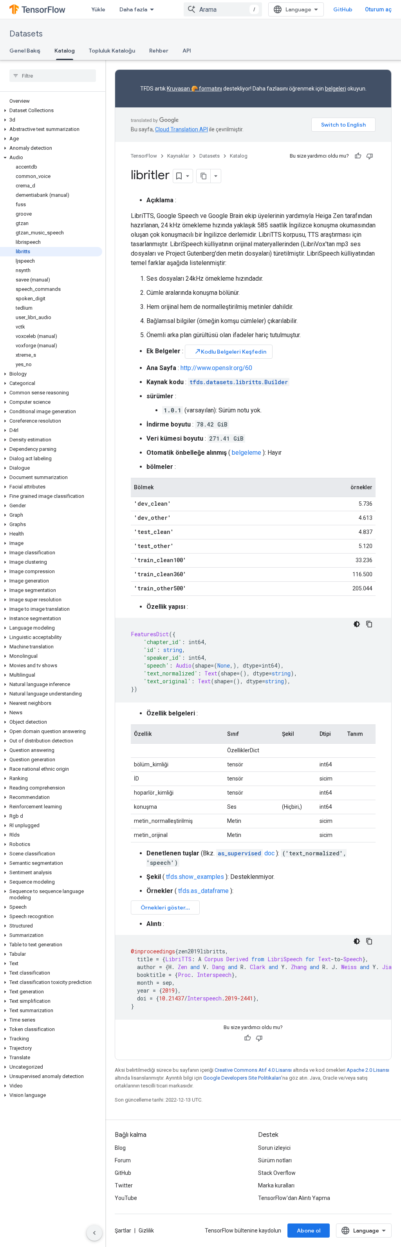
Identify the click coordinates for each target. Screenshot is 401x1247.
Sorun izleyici (274, 1148)
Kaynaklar (178, 156)
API (186, 50)
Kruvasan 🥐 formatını (194, 88)
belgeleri (335, 88)
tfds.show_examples (195, 876)
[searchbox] (52, 75)
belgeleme (246, 452)
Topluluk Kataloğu (112, 50)
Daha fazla (133, 9)
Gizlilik (146, 1230)
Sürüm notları (275, 1160)
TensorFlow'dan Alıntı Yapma (294, 1198)
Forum (123, 1160)
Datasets (26, 34)
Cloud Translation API (181, 129)
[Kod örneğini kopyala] (369, 624)
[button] (51, 110)
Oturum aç (378, 9)
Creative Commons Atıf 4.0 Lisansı (253, 1070)
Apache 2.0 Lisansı (368, 1070)
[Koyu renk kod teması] (356, 624)
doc (246, 853)
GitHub (342, 9)
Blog (120, 1148)
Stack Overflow (277, 1173)
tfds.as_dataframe (203, 891)
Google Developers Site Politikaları (242, 1078)
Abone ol (308, 1230)
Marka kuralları (276, 1185)
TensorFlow (144, 156)
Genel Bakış (24, 50)
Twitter (124, 1185)
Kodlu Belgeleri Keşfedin (230, 351)
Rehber (158, 50)
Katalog (64, 50)
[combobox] (223, 9)
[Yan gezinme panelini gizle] (94, 1233)
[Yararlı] (358, 156)
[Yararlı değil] (370, 156)
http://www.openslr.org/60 (216, 368)
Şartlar (123, 1230)
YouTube (126, 1198)
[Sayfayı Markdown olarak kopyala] (204, 176)
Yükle (98, 9)
